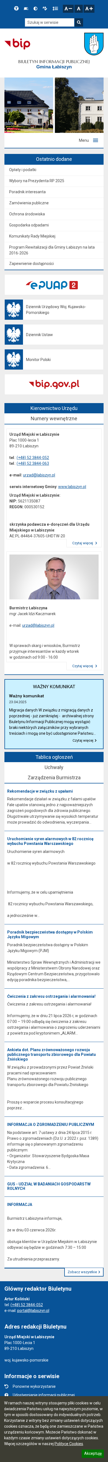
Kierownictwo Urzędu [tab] (54, 408)
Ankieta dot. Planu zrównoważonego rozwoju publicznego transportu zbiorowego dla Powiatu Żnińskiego (51, 1054)
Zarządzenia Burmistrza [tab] (54, 777)
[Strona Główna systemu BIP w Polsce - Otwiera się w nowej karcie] (17, 44)
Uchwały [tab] (54, 767)
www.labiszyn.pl (72, 486)
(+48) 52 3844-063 (33, 463)
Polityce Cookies (69, 1444)
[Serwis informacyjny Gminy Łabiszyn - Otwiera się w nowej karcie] (94, 44)
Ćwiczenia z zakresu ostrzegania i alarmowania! (51, 996)
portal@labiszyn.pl (33, 1310)
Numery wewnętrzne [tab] (54, 418)
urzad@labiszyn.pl (39, 475)
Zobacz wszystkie (82, 1272)
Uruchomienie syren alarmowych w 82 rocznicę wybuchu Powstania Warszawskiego (50, 841)
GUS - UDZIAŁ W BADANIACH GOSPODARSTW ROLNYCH (49, 1186)
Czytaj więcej (83, 543)
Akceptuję (93, 1454)
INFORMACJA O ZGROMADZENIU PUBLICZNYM (50, 1124)
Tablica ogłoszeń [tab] (54, 757)
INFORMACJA (19, 1204)
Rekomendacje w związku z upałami (40, 791)
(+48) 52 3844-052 (33, 457)
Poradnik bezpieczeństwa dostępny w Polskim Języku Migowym (50, 934)
